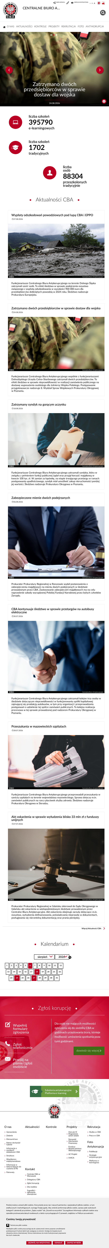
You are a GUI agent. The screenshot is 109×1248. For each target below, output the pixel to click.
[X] (23, 33)
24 (16, 977)
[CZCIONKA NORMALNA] (90, 3)
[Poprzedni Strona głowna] (32, 1091)
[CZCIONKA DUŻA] (94, 3)
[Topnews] (9, 70)
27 (33, 977)
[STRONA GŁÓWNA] (4, 27)
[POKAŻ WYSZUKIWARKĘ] (103, 12)
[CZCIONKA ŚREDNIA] (92, 3)
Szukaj (70, 957)
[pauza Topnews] (104, 101)
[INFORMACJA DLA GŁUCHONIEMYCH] (68, 3)
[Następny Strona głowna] (76, 1091)
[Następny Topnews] (100, 70)
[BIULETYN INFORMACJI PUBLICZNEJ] (103, 3)
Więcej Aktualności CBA (91, 929)
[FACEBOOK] (20, 33)
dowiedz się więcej (87, 1050)
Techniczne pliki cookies (18, 1225)
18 (36, 971)
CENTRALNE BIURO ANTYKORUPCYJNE (41, 8)
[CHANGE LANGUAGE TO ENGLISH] (99, 3)
